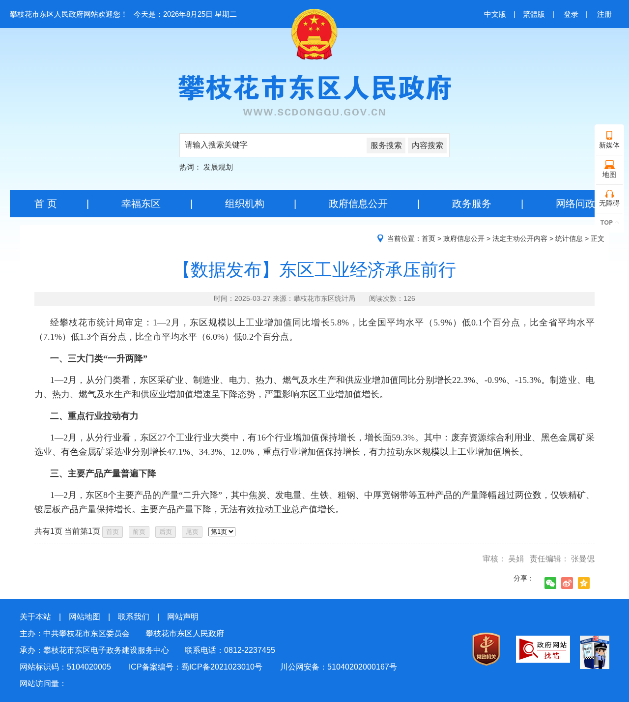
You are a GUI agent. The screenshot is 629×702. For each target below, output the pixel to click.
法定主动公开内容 (519, 238)
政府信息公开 (358, 203)
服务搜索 (386, 145)
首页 (428, 238)
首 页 (45, 203)
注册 (604, 14)
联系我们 (133, 617)
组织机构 (244, 203)
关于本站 (35, 617)
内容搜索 (427, 145)
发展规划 (218, 167)
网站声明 (183, 617)
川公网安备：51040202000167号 (338, 667)
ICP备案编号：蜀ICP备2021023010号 (195, 667)
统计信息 (569, 238)
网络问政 (575, 203)
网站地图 (84, 617)
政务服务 (471, 203)
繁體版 (534, 14)
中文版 (495, 14)
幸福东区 (141, 203)
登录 (571, 14)
